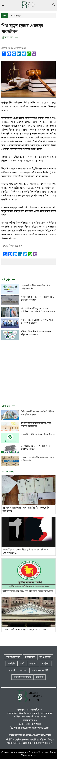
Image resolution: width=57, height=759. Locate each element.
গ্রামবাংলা (17, 15)
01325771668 (34, 723)
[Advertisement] (28, 371)
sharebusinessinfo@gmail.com (33, 727)
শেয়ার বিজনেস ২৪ (18, 752)
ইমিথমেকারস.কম (28, 755)
